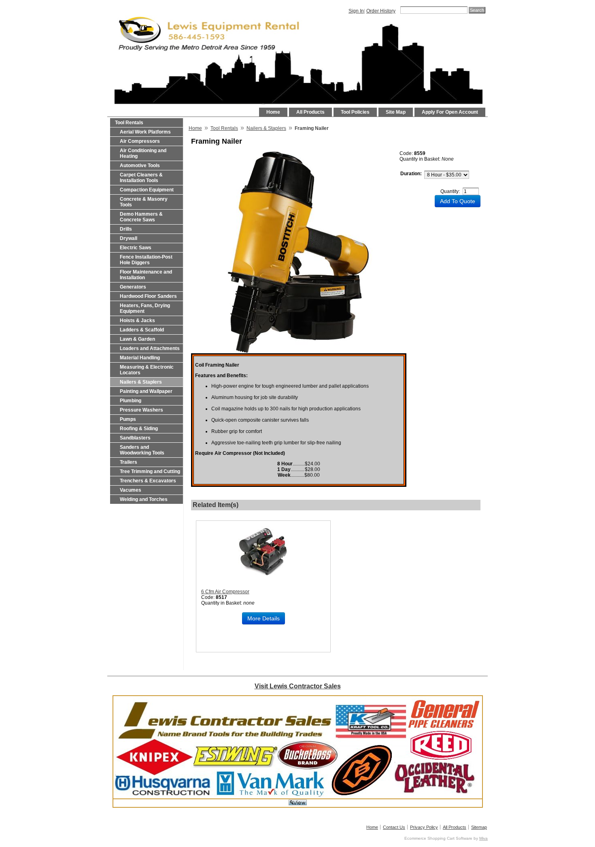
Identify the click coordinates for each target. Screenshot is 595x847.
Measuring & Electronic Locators (147, 370)
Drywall (128, 238)
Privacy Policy (424, 827)
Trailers (128, 462)
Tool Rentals (129, 122)
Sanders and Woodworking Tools (142, 450)
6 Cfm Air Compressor (225, 591)
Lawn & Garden (137, 339)
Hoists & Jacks (137, 320)
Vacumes (130, 490)
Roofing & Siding (139, 428)
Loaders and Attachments (150, 348)
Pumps (128, 419)
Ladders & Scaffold (142, 330)
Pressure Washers (141, 410)
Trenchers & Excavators (148, 481)
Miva (483, 838)
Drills (126, 229)
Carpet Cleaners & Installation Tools (141, 177)
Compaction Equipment (147, 190)
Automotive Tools (140, 165)
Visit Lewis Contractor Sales (298, 686)
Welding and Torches (144, 499)
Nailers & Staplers (141, 382)
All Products (310, 112)
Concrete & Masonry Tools (144, 202)
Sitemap (479, 827)
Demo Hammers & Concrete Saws (141, 217)
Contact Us (394, 827)
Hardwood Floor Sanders (148, 296)
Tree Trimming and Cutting (150, 471)
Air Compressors (140, 141)
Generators (133, 287)
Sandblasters (135, 438)
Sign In (356, 11)
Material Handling (140, 358)
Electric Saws (135, 247)
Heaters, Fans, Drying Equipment (145, 308)
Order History (380, 11)
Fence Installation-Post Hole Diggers (146, 259)
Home (273, 112)
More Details (263, 618)
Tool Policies (355, 112)
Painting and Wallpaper (146, 391)
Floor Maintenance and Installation (146, 274)
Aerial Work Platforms (145, 132)
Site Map (396, 112)
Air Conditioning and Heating (143, 153)
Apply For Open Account (450, 112)
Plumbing (130, 400)
